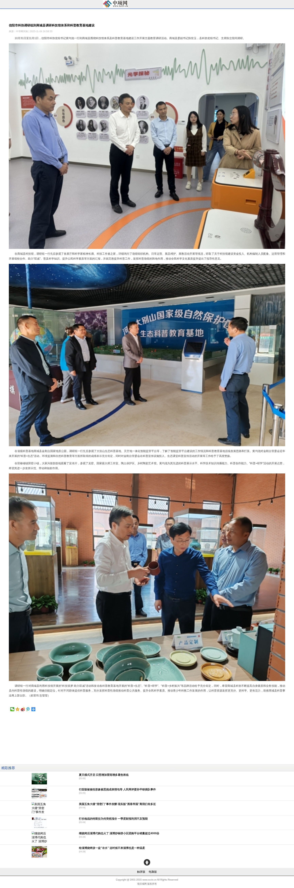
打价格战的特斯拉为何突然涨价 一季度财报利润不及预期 (113, 818)
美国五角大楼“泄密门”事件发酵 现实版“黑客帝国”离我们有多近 (117, 804)
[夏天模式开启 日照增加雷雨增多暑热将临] (39, 778)
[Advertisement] (102, 740)
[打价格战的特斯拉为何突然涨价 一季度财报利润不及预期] (39, 822)
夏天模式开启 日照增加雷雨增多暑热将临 (104, 774)
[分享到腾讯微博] (28, 709)
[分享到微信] (12, 709)
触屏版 (141, 871)
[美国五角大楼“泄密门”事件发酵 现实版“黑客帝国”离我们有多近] (39, 808)
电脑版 (153, 871)
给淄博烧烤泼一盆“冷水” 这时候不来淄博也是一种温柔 (112, 847)
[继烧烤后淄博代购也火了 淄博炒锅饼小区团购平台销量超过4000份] (39, 837)
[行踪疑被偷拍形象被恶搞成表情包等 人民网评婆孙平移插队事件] (39, 793)
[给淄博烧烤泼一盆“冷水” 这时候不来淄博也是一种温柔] (39, 852)
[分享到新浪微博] (23, 709)
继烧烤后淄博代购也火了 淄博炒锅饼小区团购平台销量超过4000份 (119, 833)
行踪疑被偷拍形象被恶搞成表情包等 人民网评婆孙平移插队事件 (117, 789)
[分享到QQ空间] (17, 709)
